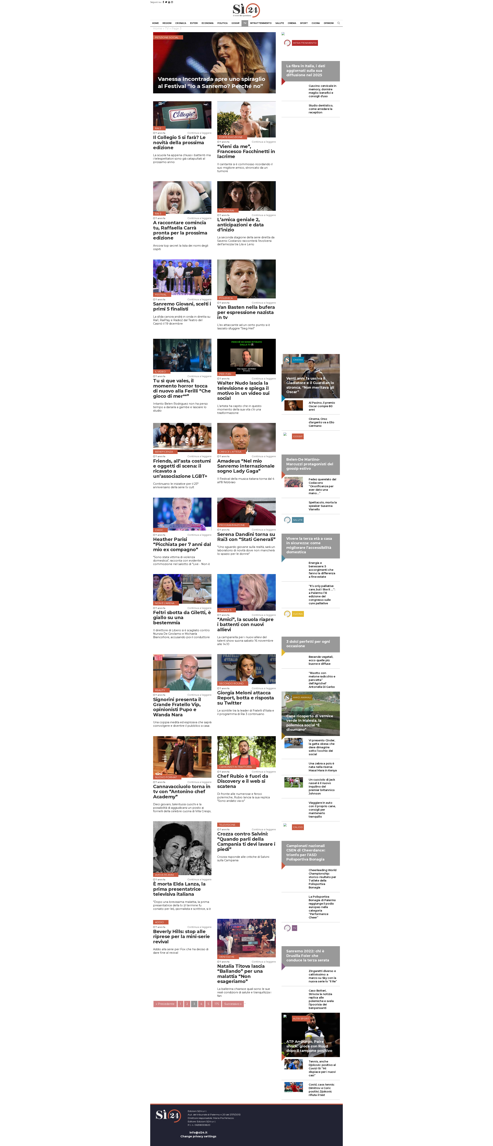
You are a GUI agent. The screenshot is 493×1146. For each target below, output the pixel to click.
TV (244, 23)
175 (217, 1004)
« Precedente (165, 1004)
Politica (222, 23)
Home (155, 23)
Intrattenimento (261, 23)
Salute (279, 23)
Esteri (194, 23)
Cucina (316, 23)
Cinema (292, 23)
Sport (304, 23)
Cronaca (180, 23)
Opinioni (329, 23)
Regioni (167, 23)
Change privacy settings (198, 1136)
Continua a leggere (199, 132)
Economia (208, 23)
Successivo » (232, 1004)
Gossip (235, 23)
